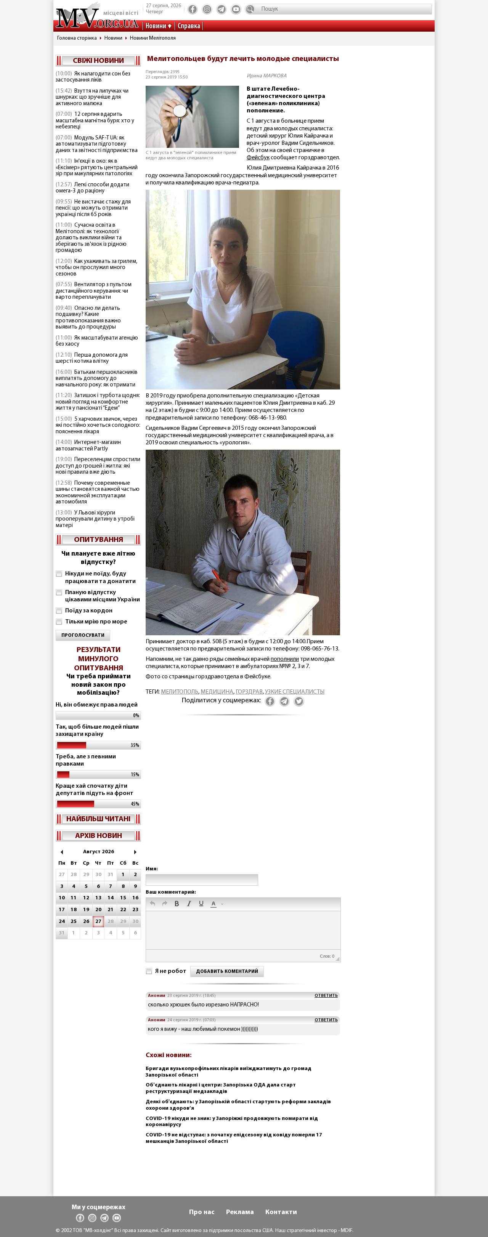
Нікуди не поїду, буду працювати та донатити (100, 577)
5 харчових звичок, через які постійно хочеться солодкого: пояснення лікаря (98, 426)
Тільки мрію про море (96, 622)
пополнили (285, 659)
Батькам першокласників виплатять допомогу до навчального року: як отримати (97, 379)
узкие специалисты (294, 692)
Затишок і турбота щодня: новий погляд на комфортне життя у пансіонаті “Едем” (98, 402)
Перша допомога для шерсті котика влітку (92, 359)
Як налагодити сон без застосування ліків (93, 77)
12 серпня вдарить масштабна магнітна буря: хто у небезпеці (95, 121)
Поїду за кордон (88, 611)
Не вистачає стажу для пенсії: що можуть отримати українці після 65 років (93, 208)
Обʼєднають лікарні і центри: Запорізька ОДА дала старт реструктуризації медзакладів (221, 1088)
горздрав (249, 692)
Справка (189, 26)
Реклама (240, 1212)
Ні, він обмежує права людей (97, 705)
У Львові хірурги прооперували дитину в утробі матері (95, 519)
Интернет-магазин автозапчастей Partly (88, 446)
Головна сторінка (77, 38)
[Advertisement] (243, 798)
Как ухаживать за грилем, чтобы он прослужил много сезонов (96, 268)
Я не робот (170, 971)
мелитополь (179, 692)
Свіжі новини (98, 61)
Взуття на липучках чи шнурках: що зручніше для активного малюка (92, 97)
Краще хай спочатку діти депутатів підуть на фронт (94, 789)
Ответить (326, 995)
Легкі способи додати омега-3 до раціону (92, 188)
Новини (156, 26)
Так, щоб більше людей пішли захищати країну (97, 730)
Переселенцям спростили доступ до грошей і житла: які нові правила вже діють (98, 466)
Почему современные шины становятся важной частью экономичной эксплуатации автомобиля (98, 493)
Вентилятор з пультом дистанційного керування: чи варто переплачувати (94, 291)
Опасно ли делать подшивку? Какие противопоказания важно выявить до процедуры (88, 318)
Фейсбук (258, 158)
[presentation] (152, 904)
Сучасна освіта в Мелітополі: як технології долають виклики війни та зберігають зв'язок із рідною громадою (91, 238)
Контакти (281, 1212)
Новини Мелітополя (153, 38)
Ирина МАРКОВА (267, 76)
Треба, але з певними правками (86, 760)
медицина (217, 692)
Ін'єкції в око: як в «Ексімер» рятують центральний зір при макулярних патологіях (97, 168)
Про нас (202, 1212)
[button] (152, 904)
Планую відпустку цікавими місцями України (102, 596)
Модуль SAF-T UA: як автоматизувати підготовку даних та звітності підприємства (97, 144)
